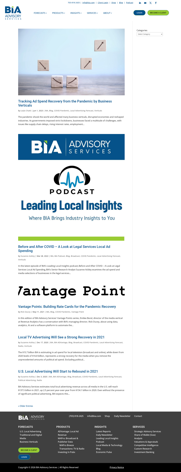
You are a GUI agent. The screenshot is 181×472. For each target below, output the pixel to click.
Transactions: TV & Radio (71, 448)
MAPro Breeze (66, 445)
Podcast (129, 2)
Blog (121, 2)
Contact (138, 416)
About (106, 13)
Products (57, 13)
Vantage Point (77, 312)
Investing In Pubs (66, 452)
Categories (142, 30)
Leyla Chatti (26, 110)
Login (139, 12)
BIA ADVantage (60, 342)
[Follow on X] (150, 3)
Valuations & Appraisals (146, 441)
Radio (20, 346)
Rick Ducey (25, 312)
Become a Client (158, 12)
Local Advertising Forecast (81, 110)
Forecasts (39, 13)
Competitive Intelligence (146, 445)
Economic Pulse (104, 452)
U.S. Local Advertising (30, 431)
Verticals (98, 110)
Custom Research (143, 448)
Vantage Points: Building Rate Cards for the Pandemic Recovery (67, 307)
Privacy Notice (117, 467)
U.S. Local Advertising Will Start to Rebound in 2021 (58, 371)
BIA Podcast (59, 256)
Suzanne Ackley (28, 256)
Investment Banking (144, 452)
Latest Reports (103, 431)
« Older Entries (25, 406)
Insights (75, 13)
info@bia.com (88, 2)
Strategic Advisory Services (147, 431)
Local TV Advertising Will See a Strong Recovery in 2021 (61, 337)
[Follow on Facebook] (156, 3)
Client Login (103, 2)
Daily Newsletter (122, 416)
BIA (46, 110)
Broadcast (75, 256)
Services (91, 13)
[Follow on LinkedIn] (140, 3)
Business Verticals (29, 441)
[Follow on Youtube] (145, 3)
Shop (113, 2)
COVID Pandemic (61, 110)
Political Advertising (27, 380)
